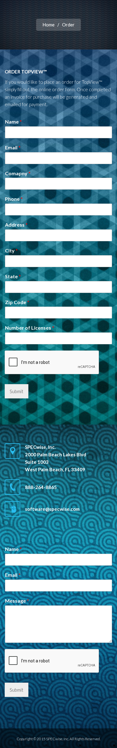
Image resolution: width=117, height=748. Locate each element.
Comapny (18, 173)
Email (13, 147)
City (11, 250)
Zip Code (17, 302)
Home (48, 24)
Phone (14, 199)
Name (13, 122)
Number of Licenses (29, 328)
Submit (16, 391)
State (13, 276)
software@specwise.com (52, 509)
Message (17, 601)
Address (16, 225)
